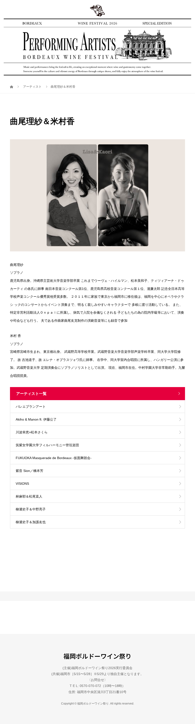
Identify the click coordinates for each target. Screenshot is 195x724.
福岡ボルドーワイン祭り (97, 656)
